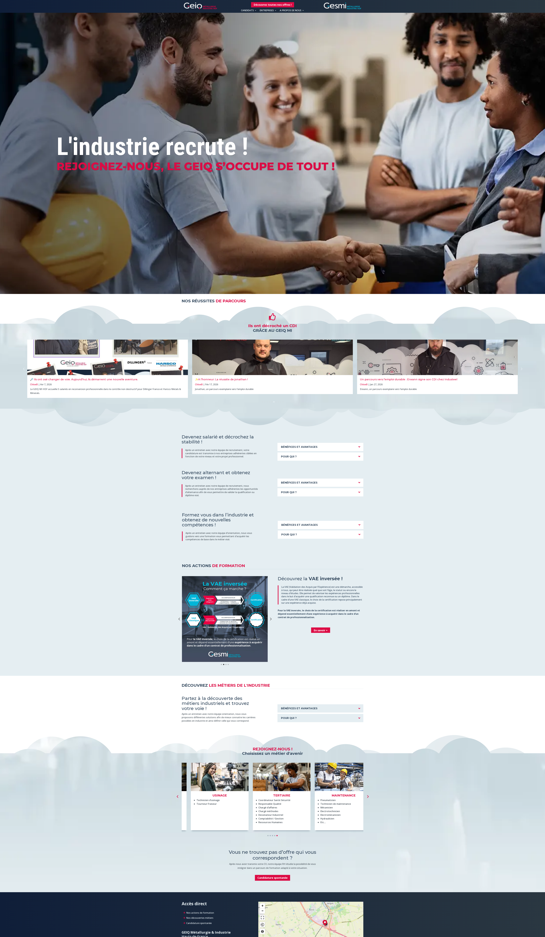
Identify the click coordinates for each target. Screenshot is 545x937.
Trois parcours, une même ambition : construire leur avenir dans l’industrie (410, 379)
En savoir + (321, 630)
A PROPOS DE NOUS (290, 10)
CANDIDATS (247, 10)
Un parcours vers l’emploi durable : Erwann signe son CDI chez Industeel (78, 379)
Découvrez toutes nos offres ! (273, 4)
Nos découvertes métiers (199, 917)
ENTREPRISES (267, 10)
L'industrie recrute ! (152, 146)
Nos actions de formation (200, 912)
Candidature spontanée (272, 877)
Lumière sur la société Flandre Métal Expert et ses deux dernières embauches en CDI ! (253, 379)
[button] (521, 368)
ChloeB (34, 384)
